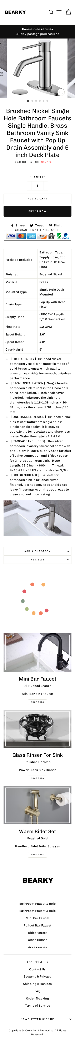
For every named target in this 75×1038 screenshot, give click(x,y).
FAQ (37, 991)
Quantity (38, 177)
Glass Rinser (37, 940)
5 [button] (44, 101)
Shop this (37, 855)
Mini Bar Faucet (37, 918)
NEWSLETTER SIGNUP (37, 1019)
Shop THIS (37, 702)
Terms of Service (37, 1005)
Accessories (37, 947)
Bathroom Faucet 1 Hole (37, 904)
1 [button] (28, 101)
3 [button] (36, 101)
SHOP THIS (37, 778)
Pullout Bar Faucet (37, 925)
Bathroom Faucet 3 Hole (37, 911)
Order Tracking (37, 998)
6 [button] (47, 101)
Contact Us (37, 969)
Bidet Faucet (37, 933)
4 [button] (40, 101)
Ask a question (37, 551)
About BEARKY (37, 962)
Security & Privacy (37, 976)
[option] (38, 68)
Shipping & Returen (37, 984)
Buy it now (37, 211)
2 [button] (32, 101)
